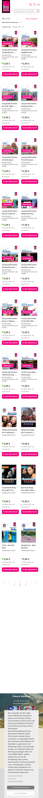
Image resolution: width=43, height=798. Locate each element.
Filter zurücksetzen (31, 18)
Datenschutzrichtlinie (15, 776)
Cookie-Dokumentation (15, 781)
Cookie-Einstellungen (20, 787)
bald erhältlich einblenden (10, 22)
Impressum (12, 778)
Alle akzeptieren (20, 793)
